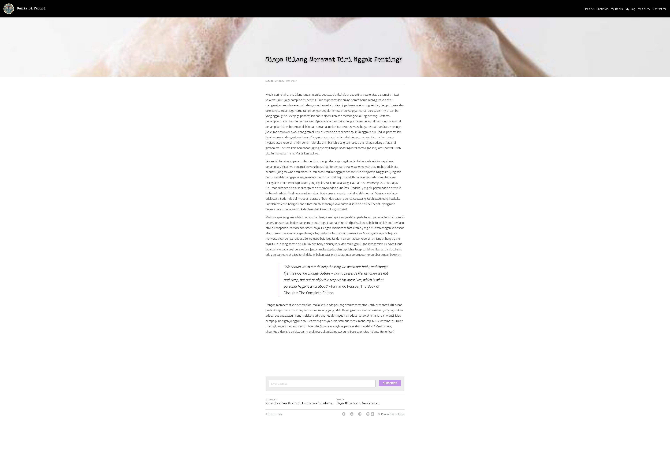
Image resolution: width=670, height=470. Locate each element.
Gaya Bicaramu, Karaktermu (358, 403)
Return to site (275, 414)
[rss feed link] (372, 414)
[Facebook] (343, 414)
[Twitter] (351, 414)
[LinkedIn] (360, 414)
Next (339, 399)
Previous (272, 399)
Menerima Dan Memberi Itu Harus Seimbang (299, 403)
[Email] (368, 414)
